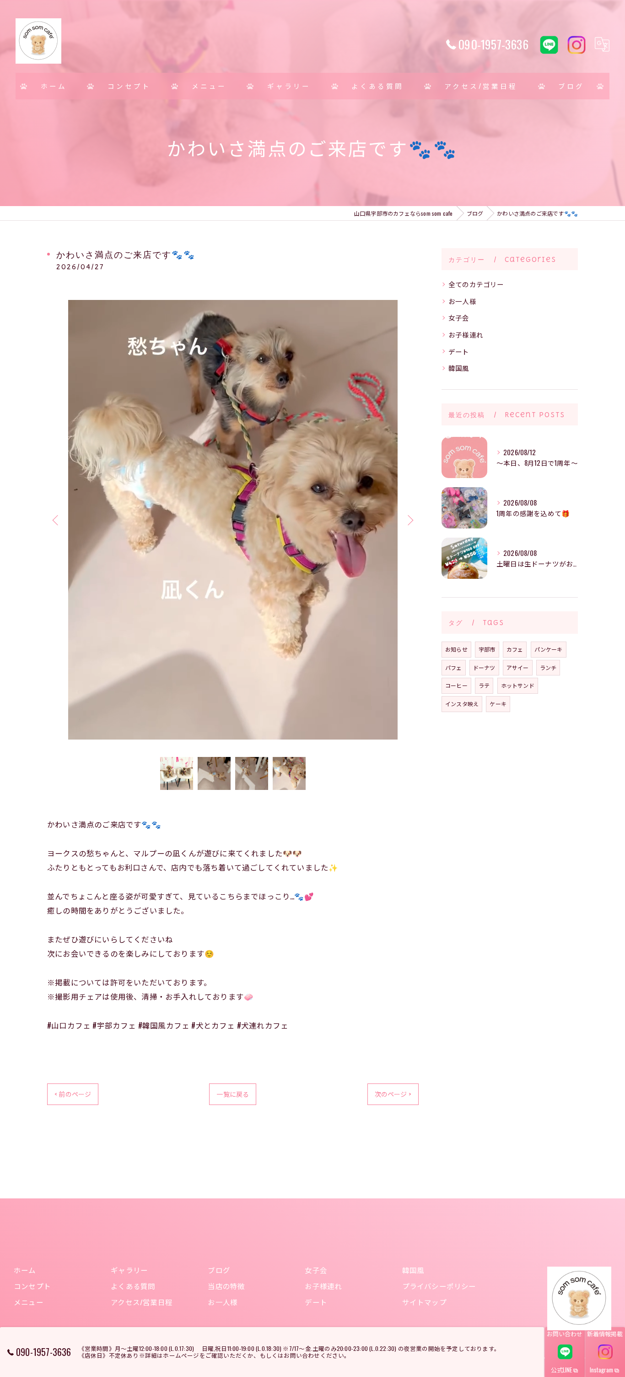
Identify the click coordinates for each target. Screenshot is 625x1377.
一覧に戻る (232, 1094)
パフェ (453, 667)
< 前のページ (72, 1094)
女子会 (458, 317)
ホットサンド (517, 685)
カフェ (514, 649)
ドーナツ (484, 667)
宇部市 (487, 649)
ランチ (548, 667)
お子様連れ (465, 334)
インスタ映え (462, 704)
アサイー (517, 667)
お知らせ (456, 649)
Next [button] (409, 520)
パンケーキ (548, 649)
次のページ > (393, 1094)
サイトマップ (424, 1302)
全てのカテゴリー (476, 284)
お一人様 (462, 301)
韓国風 (458, 368)
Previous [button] (56, 520)
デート (458, 351)
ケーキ (498, 704)
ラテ (484, 685)
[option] (233, 520)
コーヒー (456, 685)
